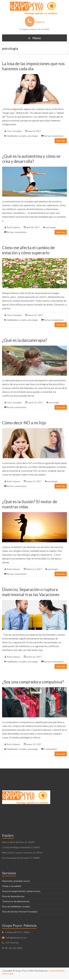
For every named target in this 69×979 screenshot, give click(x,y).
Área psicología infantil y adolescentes (21, 891)
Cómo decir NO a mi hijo (24, 422)
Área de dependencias (13, 896)
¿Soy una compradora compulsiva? (33, 681)
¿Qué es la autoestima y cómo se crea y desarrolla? (31, 159)
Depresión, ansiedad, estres (16, 881)
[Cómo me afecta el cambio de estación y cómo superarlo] (34, 259)
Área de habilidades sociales (16, 906)
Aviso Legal (7, 973)
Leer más (60, 140)
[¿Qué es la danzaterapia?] (34, 347)
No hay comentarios (54, 135)
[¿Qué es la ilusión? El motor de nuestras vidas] (34, 513)
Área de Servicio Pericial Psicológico (20, 911)
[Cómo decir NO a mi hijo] (34, 429)
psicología (33, 135)
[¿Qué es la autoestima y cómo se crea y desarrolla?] (34, 168)
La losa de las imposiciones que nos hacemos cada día (33, 66)
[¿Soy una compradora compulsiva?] (34, 688)
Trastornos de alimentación (16, 901)
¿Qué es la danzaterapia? (24, 340)
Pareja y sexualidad (11, 886)
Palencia (39, 21)
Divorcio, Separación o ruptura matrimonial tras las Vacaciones (30, 592)
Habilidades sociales (17, 135)
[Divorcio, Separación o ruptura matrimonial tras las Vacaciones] (34, 601)
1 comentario (50, 749)
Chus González (14, 131)
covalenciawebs (56, 970)
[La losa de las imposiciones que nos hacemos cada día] (34, 75)
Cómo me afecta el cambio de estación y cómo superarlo (28, 250)
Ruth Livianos (13, 227)
